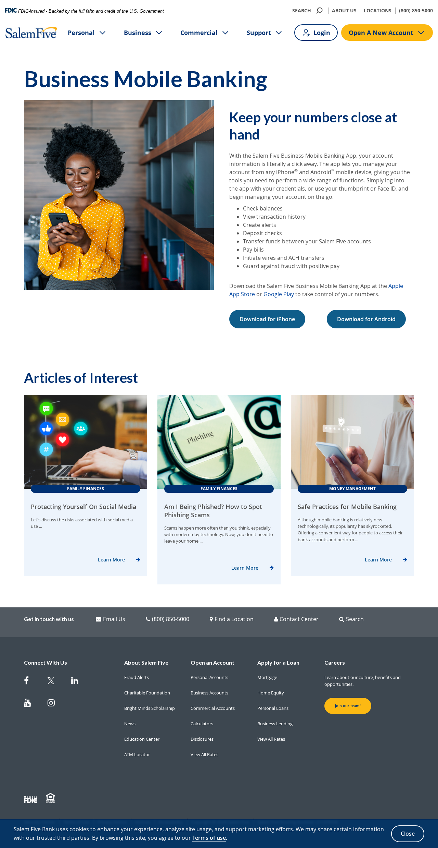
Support (259, 32)
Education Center (141, 739)
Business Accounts (209, 693)
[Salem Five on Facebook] (31, 682)
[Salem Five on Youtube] (31, 704)
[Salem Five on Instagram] (55, 704)
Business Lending (275, 723)
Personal (81, 32)
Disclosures (202, 739)
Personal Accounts (209, 677)
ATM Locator (137, 754)
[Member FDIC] (31, 798)
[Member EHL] (51, 798)
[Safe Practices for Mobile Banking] (352, 442)
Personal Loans (272, 708)
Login (321, 32)
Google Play (278, 294)
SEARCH (301, 10)
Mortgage (267, 677)
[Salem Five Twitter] (55, 682)
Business (137, 32)
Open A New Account (381, 32)
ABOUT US (344, 10)
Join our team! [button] (348, 705)
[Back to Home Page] (31, 32)
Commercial (199, 32)
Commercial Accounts (213, 708)
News (130, 723)
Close (408, 833)
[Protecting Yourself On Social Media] (85, 442)
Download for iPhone (267, 319)
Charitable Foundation (147, 693)
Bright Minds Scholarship (149, 708)
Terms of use (209, 837)
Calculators (202, 723)
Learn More (111, 559)
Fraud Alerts (136, 677)
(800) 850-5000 (416, 10)
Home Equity (270, 693)
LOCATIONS (377, 10)
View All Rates (204, 754)
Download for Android (366, 319)
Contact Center (299, 619)
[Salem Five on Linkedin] (79, 682)
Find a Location (234, 619)
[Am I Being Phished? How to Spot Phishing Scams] (219, 442)
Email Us (114, 619)
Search (355, 619)
